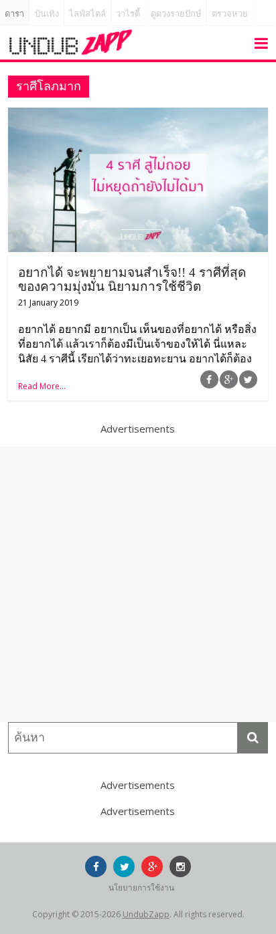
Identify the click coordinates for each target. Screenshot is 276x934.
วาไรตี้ (128, 14)
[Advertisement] (138, 584)
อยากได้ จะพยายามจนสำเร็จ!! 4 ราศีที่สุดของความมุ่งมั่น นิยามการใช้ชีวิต (132, 279)
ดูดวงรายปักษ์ (176, 14)
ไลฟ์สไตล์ (87, 14)
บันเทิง (47, 14)
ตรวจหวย (230, 14)
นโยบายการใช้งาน (141, 887)
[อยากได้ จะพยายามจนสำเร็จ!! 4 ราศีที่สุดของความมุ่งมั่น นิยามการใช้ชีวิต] (137, 115)
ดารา (14, 14)
